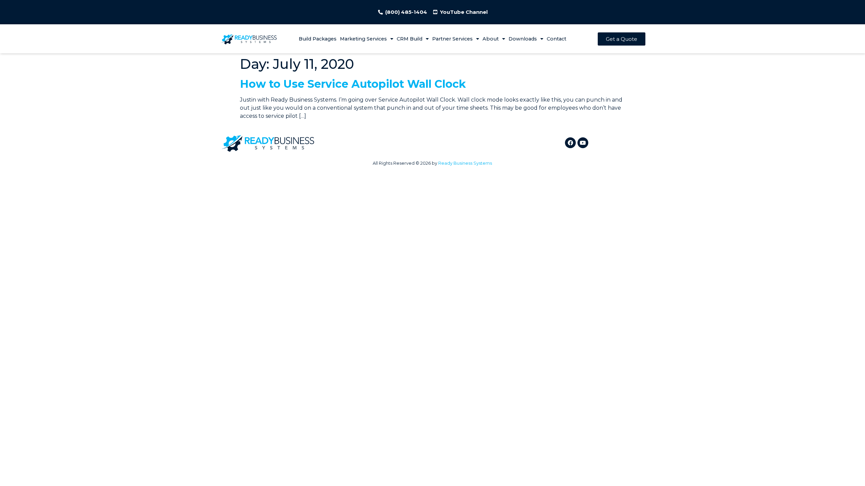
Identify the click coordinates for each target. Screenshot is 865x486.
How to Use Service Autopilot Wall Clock (353, 83)
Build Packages (318, 39)
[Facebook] (570, 142)
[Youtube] (582, 142)
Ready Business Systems (465, 163)
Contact (556, 39)
